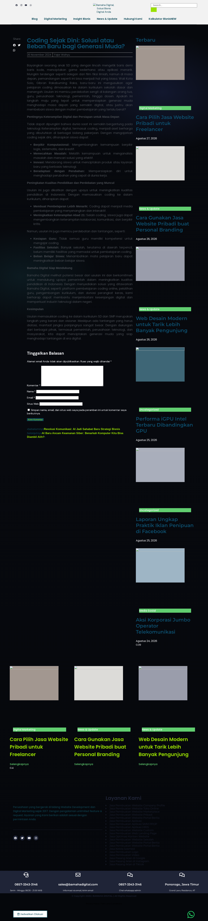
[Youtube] (26, 5)
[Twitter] (22, 838)
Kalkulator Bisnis (162, 19)
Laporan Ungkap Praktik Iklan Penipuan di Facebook (165, 525)
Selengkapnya (19, 764)
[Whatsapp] (31, 5)
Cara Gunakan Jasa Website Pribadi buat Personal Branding (162, 224)
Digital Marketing (55, 19)
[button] (14, 45)
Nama (31, 391)
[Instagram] (21, 5)
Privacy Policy (92, 903)
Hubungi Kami (133, 19)
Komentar (33, 385)
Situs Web (33, 404)
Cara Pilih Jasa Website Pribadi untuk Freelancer (165, 123)
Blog (35, 19)
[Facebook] (17, 5)
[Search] (154, 10)
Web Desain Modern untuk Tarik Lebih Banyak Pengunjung (162, 324)
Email (31, 397)
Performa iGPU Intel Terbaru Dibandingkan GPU (164, 425)
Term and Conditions (111, 903)
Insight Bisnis (81, 19)
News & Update (107, 19)
